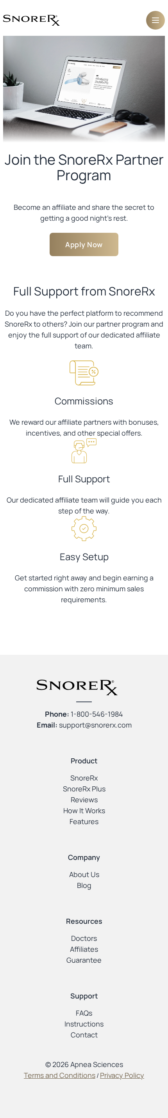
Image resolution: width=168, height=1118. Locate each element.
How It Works (84, 810)
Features (84, 821)
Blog (84, 885)
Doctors (84, 938)
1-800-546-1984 (97, 714)
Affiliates (84, 949)
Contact (84, 1034)
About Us (84, 874)
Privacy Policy (122, 1075)
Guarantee (84, 960)
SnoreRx (84, 777)
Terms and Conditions (59, 1075)
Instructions (84, 1023)
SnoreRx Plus (84, 788)
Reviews (84, 799)
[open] (155, 20)
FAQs (84, 1013)
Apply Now (83, 244)
